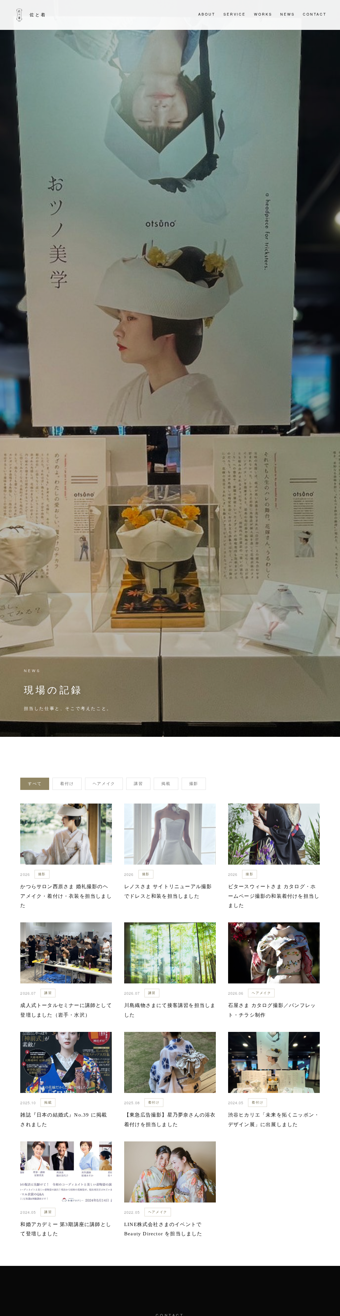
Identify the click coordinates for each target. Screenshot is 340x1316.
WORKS (263, 14)
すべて (35, 783)
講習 (138, 783)
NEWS (287, 14)
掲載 (165, 783)
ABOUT (206, 14)
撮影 (193, 783)
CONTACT (314, 14)
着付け (67, 783)
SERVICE (234, 14)
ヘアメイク (104, 783)
